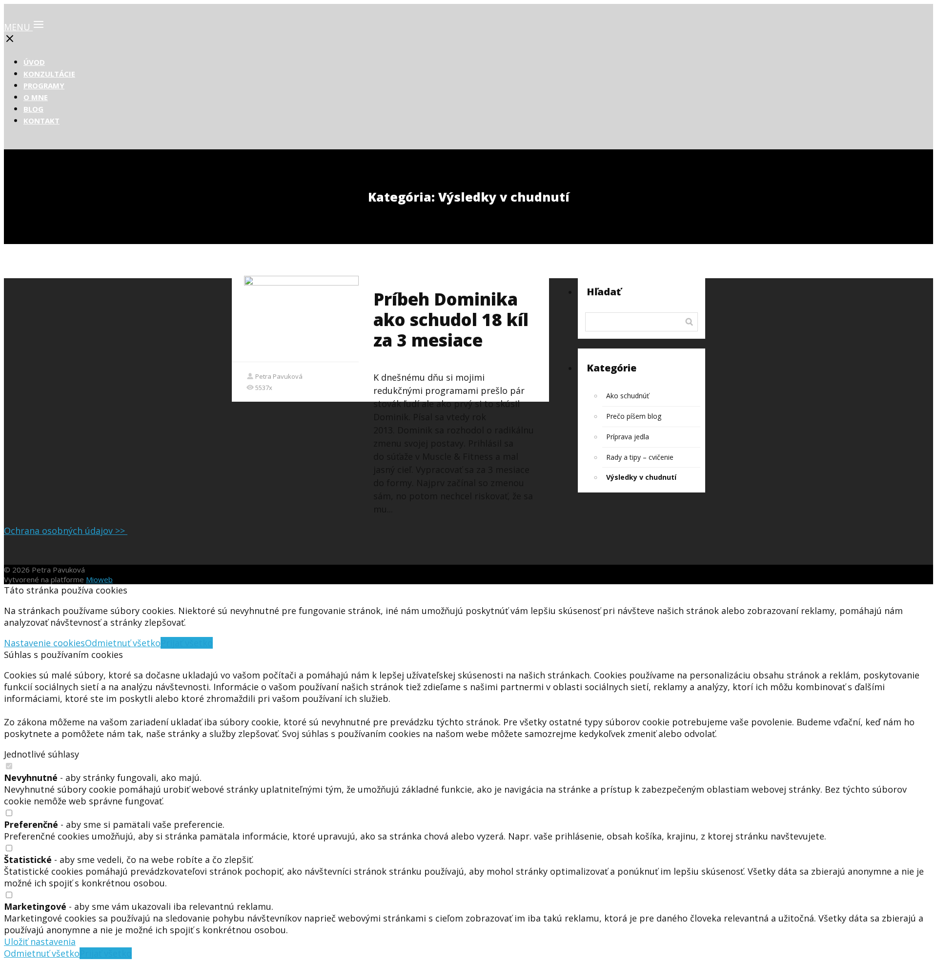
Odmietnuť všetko (123, 643)
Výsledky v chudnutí (641, 477)
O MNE (35, 97)
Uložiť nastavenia (40, 941)
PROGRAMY (43, 85)
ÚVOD (34, 62)
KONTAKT (41, 120)
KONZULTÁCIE (49, 74)
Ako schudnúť (627, 395)
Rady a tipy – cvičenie (639, 457)
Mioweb (99, 579)
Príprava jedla (627, 436)
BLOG (33, 109)
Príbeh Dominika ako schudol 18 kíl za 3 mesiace (451, 319)
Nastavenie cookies (44, 643)
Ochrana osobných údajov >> (65, 530)
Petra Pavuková (279, 376)
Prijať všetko (187, 643)
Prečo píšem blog (633, 416)
